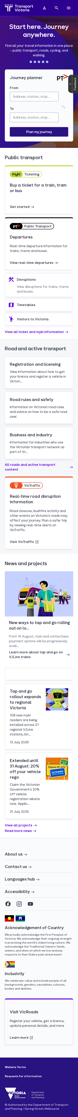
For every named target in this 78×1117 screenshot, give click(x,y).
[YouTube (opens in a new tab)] (30, 904)
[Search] (56, 8)
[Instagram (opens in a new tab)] (19, 904)
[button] (39, 132)
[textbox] (34, 96)
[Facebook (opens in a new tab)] (8, 904)
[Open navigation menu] (68, 8)
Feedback (75, 84)
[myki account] (44, 8)
